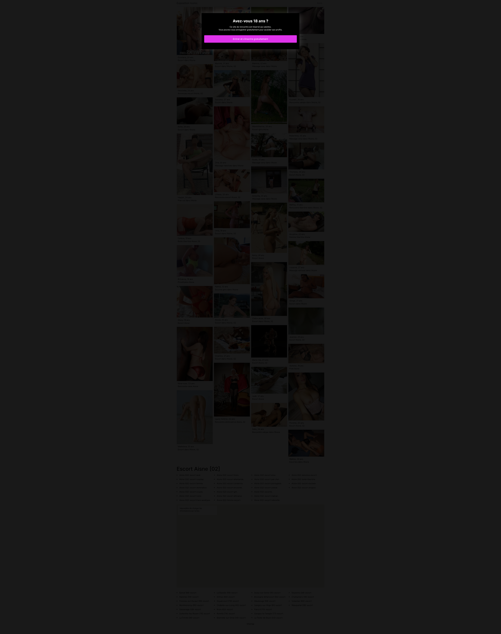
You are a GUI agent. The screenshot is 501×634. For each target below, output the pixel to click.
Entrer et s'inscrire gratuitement (250, 39)
